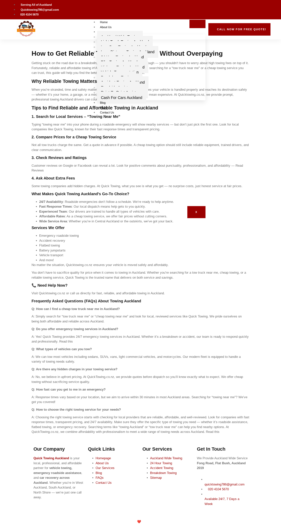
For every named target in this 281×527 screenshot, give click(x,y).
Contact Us (107, 112)
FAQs (103, 107)
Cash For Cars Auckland (121, 97)
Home (104, 22)
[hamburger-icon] (197, 24)
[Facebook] (266, 9)
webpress (153, 522)
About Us (106, 27)
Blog (103, 102)
